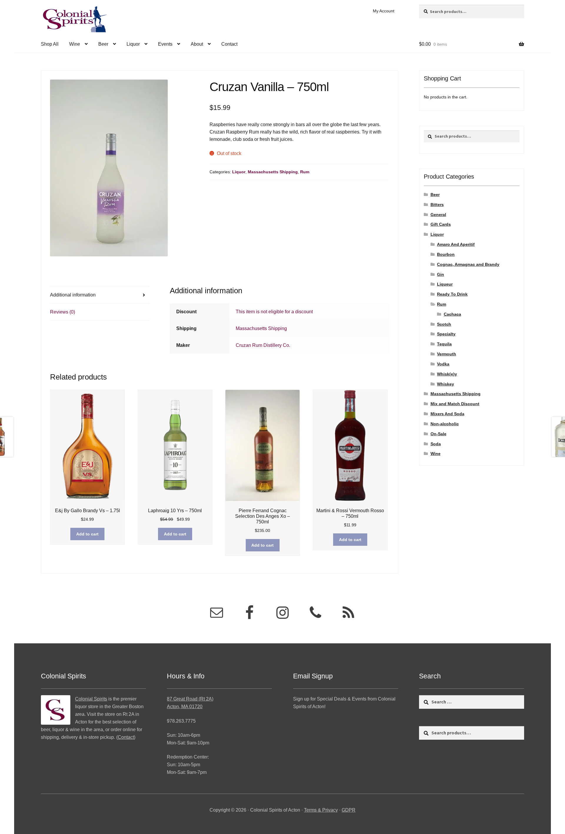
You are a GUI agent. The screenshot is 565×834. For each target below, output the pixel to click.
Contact (229, 44)
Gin (440, 274)
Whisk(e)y (447, 374)
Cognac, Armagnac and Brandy (468, 264)
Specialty (446, 334)
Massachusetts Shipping (273, 171)
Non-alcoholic (445, 423)
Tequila (444, 344)
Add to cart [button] (87, 534)
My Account (383, 11)
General (438, 214)
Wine (74, 44)
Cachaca (452, 314)
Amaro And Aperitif (456, 244)
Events (165, 44)
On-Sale (438, 433)
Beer (103, 44)
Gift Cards (441, 224)
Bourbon (446, 254)
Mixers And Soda (447, 413)
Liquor (133, 44)
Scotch (444, 324)
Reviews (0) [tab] (62, 311)
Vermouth (446, 354)
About (197, 44)
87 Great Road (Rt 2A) (190, 698)
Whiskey (445, 384)
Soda (436, 443)
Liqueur (445, 284)
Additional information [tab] (73, 294)
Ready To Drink (452, 294)
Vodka (443, 364)
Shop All (50, 44)
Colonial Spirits (91, 698)
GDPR (348, 809)
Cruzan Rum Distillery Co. (263, 345)
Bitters (437, 204)
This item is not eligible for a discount (274, 311)
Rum (304, 171)
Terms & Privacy (321, 809)
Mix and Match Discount (455, 403)
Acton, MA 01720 (184, 706)
